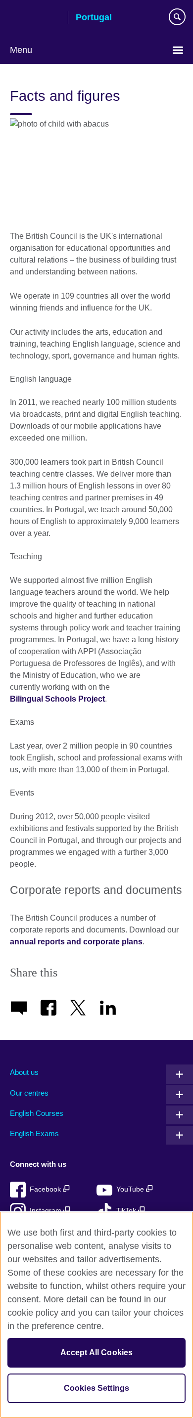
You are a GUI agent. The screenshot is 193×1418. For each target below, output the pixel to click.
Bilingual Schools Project (57, 699)
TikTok (127, 1210)
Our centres (29, 1093)
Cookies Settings (97, 1388)
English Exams (34, 1133)
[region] (96, 1314)
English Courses (36, 1113)
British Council (35, 18)
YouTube (131, 1189)
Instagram (46, 1210)
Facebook (46, 1189)
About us (24, 1072)
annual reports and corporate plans (76, 941)
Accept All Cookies (96, 1352)
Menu (21, 50)
